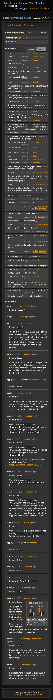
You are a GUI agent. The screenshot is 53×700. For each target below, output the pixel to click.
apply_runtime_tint (16, 142)
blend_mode (12, 159)
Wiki (31, 3)
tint (9, 156)
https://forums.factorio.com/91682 (24, 464)
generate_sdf (13, 163)
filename (11, 199)
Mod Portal (41, 3)
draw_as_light (13, 111)
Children (12, 41)
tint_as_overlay (14, 147)
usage (9, 184)
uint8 (35, 132)
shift (9, 60)
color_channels (14, 290)
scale (9, 82)
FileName (39, 199)
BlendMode (37, 159)
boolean (36, 67)
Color (35, 156)
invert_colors (13, 152)
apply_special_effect (17, 77)
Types (14, 25)
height (10, 224)
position (11, 251)
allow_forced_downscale (18, 276)
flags (9, 56)
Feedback (37, 694)
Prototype (21, 8)
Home (7, 25)
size (9, 206)
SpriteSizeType (42, 206)
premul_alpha (13, 269)
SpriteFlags (38, 56)
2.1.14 (41, 18)
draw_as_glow (13, 101)
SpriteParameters (26, 25)
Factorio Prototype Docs (17, 18)
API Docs (12, 6)
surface (10, 172)
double (36, 82)
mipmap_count (13, 132)
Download (26, 694)
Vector (36, 60)
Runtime (34, 8)
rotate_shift (13, 67)
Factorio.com (10, 3)
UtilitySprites (15, 614)
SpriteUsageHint (40, 184)
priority (11, 53)
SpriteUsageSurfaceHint (30, 638)
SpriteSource (23, 37)
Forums (23, 3)
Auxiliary (45, 8)
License (16, 694)
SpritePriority (40, 53)
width (9, 217)
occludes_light (14, 121)
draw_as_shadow (14, 92)
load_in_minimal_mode (17, 260)
